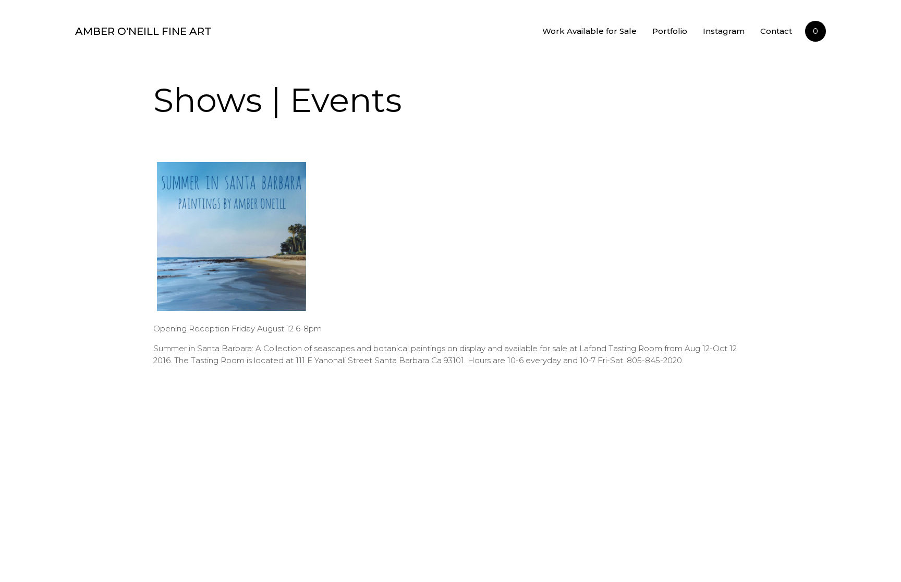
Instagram (724, 31)
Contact (776, 31)
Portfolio (669, 31)
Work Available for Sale (589, 31)
